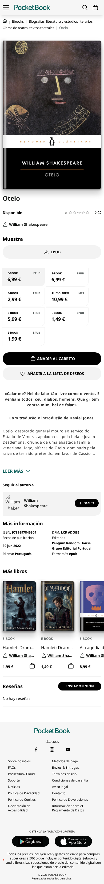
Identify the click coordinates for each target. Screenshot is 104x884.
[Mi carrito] (95, 7)
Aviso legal (60, 786)
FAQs (12, 767)
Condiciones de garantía (70, 780)
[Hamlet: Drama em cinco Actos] (19, 606)
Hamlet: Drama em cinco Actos (19, 647)
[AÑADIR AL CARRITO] (32, 665)
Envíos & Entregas (65, 767)
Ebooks (18, 21)
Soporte (14, 780)
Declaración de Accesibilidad (19, 808)
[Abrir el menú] (6, 7)
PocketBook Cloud (21, 774)
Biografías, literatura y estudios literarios (61, 21)
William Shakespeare (35, 503)
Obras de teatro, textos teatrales (28, 27)
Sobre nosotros (19, 761)
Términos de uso (64, 774)
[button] (78, 213)
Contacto (58, 793)
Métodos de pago (65, 761)
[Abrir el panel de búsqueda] (84, 7)
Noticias (14, 786)
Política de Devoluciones (70, 799)
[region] (52, 619)
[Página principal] (32, 7)
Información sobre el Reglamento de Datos (68, 808)
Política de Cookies (22, 799)
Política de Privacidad (23, 793)
